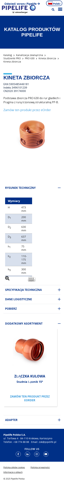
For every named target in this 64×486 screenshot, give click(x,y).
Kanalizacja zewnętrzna (29, 55)
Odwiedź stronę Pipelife (20, 4)
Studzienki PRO (12, 58)
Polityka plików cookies (14, 467)
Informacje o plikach (13, 472)
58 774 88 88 (22, 442)
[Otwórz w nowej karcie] (18, 454)
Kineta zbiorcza (47, 58)
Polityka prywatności (40, 467)
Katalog (7, 55)
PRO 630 (29, 58)
